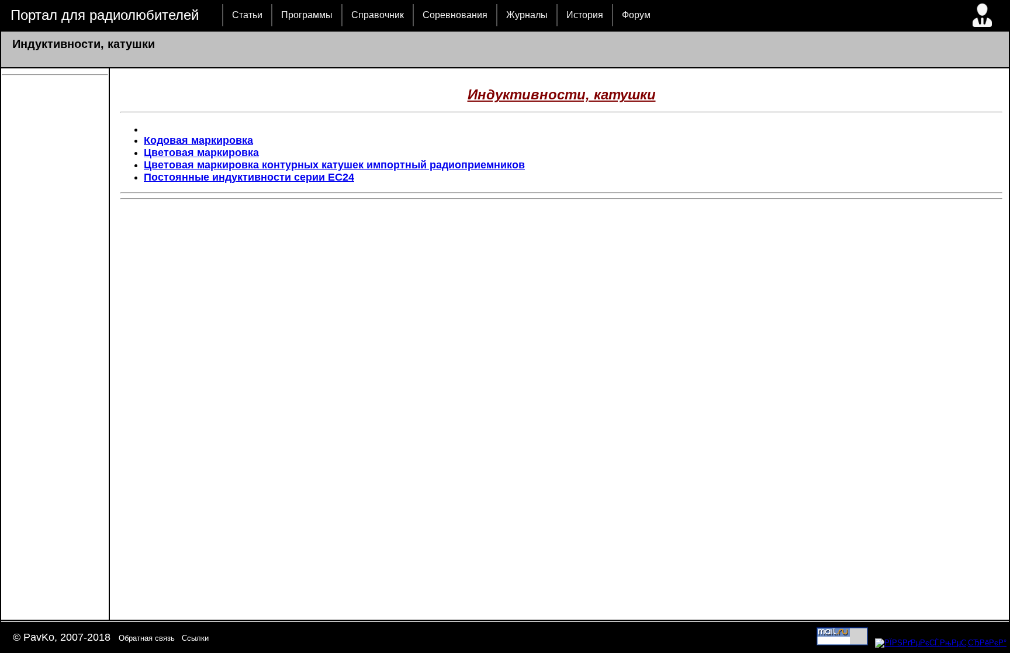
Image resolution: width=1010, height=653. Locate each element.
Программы (307, 15)
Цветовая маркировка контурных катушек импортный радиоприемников (334, 165)
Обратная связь (147, 638)
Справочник (377, 15)
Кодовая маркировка (198, 140)
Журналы (527, 15)
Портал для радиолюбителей (105, 15)
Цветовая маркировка (201, 152)
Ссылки (195, 638)
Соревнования (455, 15)
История (584, 15)
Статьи (247, 15)
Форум (636, 15)
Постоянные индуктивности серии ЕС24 (249, 177)
